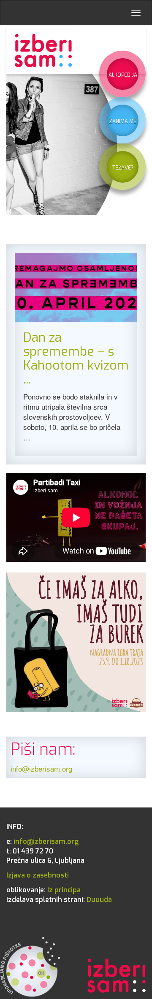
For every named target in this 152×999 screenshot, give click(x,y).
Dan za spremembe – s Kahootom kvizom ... (76, 358)
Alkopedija (123, 75)
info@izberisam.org (41, 768)
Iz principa (43, 890)
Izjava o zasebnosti (37, 875)
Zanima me (122, 121)
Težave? (122, 168)
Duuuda (59, 899)
